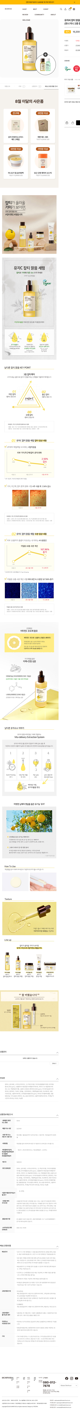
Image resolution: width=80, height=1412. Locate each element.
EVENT (46, 9)
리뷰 (21, 86)
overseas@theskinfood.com (63, 1407)
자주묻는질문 (17, 1387)
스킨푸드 (24, 1378)
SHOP (24, 9)
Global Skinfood (66, 1385)
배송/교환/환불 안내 (51, 86)
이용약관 (40, 1377)
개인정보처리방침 (40, 1381)
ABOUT (53, 15)
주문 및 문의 (12, 1379)
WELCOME (26, 20)
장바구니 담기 (72, 122)
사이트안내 (35, 1379)
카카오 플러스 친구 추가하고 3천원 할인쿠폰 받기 (40, 2)
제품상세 (7, 86)
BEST (35, 9)
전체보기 (54, 1063)
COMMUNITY (39, 15)
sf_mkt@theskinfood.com (64, 1405)
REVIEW (25, 15)
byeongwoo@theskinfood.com (64, 1402)
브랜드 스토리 (28, 1378)
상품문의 (36, 86)
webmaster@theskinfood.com (62, 1400)
